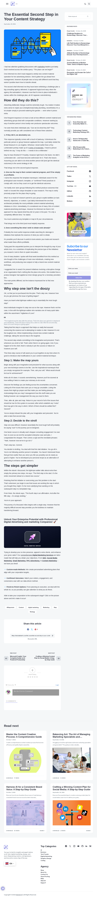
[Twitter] (70, 846)
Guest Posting (45, 876)
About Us (43, 872)
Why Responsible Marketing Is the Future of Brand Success (82, 148)
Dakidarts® (19, 895)
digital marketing (33, 607)
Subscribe (79, 278)
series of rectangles (36, 148)
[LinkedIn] (86, 846)
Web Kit (43, 880)
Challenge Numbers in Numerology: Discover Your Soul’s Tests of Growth (76, 34)
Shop (42, 870)
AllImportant (10, 607)
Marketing (46, 607)
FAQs (42, 878)
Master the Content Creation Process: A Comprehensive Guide (24, 735)
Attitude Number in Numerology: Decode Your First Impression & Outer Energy (78, 54)
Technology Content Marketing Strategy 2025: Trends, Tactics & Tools (81, 131)
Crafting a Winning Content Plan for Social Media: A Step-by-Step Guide (72, 788)
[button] (7, 3)
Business (43, 852)
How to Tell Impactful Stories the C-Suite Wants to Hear (82, 139)
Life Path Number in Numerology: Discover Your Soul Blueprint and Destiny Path (78, 44)
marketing (41, 67)
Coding (43, 860)
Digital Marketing (46, 856)
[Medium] (90, 846)
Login (57, 685)
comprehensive (37, 555)
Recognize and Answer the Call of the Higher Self (78, 73)
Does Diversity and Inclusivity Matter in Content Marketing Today (82, 123)
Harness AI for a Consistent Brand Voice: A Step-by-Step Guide (24, 788)
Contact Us (44, 874)
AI (41, 850)
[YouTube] (78, 846)
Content (21, 607)
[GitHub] (82, 846)
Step (55, 607)
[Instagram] (74, 846)
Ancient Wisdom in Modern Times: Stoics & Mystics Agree (77, 63)
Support (43, 882)
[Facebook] (66, 846)
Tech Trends (45, 854)
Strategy (32, 612)
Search (87, 16)
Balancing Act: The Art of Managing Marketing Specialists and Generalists (71, 735)
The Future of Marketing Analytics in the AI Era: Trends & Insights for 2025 (81, 156)
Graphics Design (46, 858)
